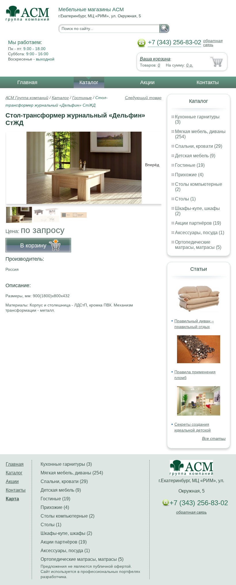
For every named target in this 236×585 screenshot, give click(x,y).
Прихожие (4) (189, 174)
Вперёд (152, 164)
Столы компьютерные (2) (67, 516)
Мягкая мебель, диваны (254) (72, 472)
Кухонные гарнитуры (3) (66, 464)
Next (155, 211)
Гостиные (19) (190, 165)
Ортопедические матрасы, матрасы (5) (198, 245)
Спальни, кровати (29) (198, 146)
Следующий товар (143, 97)
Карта (12, 498)
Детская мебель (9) (195, 155)
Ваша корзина (155, 58)
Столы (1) (185, 198)
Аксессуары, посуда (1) (199, 232)
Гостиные (82, 97)
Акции (147, 82)
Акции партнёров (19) (198, 223)
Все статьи (214, 438)
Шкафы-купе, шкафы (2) (66, 533)
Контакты (208, 82)
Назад (14, 164)
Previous (16, 211)
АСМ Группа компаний (26, 97)
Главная (27, 82)
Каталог (88, 82)
